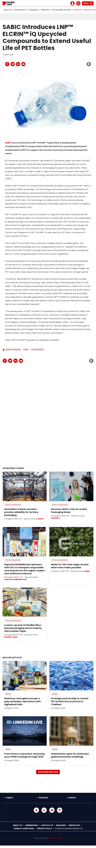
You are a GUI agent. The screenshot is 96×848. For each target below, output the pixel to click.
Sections (43, 797)
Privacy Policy (44, 828)
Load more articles (48, 772)
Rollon (41, 519)
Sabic (25, 349)
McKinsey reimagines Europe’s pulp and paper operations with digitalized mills (22, 701)
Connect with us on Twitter (36, 810)
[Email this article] (23, 64)
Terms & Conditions (24, 828)
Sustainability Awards (61, 9)
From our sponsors (13, 505)
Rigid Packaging (13, 349)
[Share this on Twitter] (12, 64)
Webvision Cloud (55, 838)
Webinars (45, 9)
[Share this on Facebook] (7, 64)
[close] (68, 62)
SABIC (8, 142)
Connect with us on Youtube (51, 810)
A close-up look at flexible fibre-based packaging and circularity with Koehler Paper (23, 628)
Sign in (55, 59)
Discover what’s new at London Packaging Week (69, 511)
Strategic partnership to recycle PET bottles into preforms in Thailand (69, 701)
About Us (8, 9)
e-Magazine (33, 9)
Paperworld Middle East (15, 579)
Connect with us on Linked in (44, 810)
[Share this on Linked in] (18, 64)
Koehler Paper (11, 637)
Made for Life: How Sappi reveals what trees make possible (70, 566)
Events (72, 797)
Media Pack (74, 825)
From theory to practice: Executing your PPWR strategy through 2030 (24, 755)
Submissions (20, 9)
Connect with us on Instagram (59, 810)
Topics (9, 797)
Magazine (61, 825)
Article (8, 694)
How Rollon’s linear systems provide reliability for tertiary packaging (21, 512)
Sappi (87, 571)
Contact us (47, 825)
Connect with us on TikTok (48, 816)
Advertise (77, 9)
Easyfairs (55, 518)
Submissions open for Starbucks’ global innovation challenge (70, 755)
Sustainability (37, 349)
